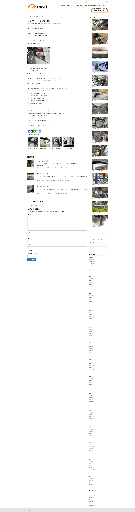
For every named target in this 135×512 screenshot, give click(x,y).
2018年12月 (91, 467)
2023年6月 (91, 352)
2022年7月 (91, 376)
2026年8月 (91, 272)
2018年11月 (91, 469)
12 (103, 239)
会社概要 (74, 5)
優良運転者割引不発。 (93, 261)
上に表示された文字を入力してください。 (37, 253)
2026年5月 (91, 278)
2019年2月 (91, 463)
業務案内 (63, 5)
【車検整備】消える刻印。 (97, 58)
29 (93, 247)
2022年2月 (91, 386)
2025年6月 (91, 301)
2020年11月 (91, 418)
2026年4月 (91, 280)
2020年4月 (91, 433)
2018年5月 (91, 482)
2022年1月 (91, 389)
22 (93, 245)
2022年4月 (91, 382)
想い (53, 23)
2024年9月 (91, 321)
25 (101, 245)
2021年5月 (91, 406)
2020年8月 (91, 425)
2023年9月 (91, 346)
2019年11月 (91, 444)
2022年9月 (91, 372)
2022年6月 (91, 378)
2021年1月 (91, 414)
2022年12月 (91, 365)
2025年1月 (91, 312)
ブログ (68, 5)
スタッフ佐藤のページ (93, 493)
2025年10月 (91, 293)
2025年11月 (91, 291)
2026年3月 (91, 282)
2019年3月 (91, 461)
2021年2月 (91, 412)
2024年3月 (91, 333)
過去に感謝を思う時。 (43, 174)
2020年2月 (91, 438)
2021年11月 (91, 393)
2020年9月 (91, 423)
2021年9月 (91, 397)
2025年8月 (91, 297)
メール (30, 238)
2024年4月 (91, 331)
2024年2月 (91, 335)
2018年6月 (91, 480)
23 (95, 245)
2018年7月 (91, 478)
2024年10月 (91, 318)
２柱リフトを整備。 (96, 184)
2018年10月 (91, 472)
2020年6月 (91, 429)
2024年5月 (91, 329)
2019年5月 (91, 457)
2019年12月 (91, 442)
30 (95, 247)
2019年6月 (91, 455)
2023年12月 (91, 340)
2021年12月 (91, 391)
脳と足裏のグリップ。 (43, 186)
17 (98, 242)
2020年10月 (91, 421)
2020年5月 (91, 431)
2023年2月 (91, 361)
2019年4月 (91, 459)
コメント (30, 214)
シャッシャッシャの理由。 (97, 30)
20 (106, 242)
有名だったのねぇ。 (96, 86)
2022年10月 (91, 369)
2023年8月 (91, 348)
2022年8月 (91, 374)
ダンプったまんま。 (96, 72)
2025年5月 (91, 303)
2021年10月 (91, 395)
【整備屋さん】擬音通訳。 (97, 226)
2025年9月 (91, 295)
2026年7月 (91, 274)
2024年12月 (91, 314)
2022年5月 (91, 380)
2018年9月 (91, 474)
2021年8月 (91, 399)
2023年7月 (91, 350)
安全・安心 (33, 16)
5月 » (93, 251)
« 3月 (90, 251)
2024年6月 (91, 327)
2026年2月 (91, 284)
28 (90, 247)
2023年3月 (91, 359)
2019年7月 (91, 452)
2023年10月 (91, 344)
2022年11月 (91, 367)
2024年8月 (91, 323)
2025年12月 (91, 289)
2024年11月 (91, 316)
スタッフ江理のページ (93, 495)
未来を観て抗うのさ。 (93, 257)
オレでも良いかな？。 (93, 263)
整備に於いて (57, 23)
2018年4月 (91, 484)
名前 (29, 232)
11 (101, 239)
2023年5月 (91, 355)
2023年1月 (91, 363)
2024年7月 (91, 325)
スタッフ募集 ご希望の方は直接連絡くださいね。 (96, 5)
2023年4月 (91, 357)
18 (101, 242)
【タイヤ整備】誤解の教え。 (98, 170)
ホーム (58, 5)
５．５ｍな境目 (95, 114)
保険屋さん (91, 497)
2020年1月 (91, 440)
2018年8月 (91, 476)
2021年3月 (91, 410)
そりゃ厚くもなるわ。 (93, 265)
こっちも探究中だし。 (96, 212)
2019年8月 (91, 450)
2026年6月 (91, 276)
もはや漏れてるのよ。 (96, 128)
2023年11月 (91, 342)
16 (95, 242)
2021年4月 (91, 408)
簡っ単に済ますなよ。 (93, 259)
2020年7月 (91, 427)
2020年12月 (91, 416)
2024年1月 (91, 338)
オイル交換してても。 (96, 100)
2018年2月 (91, 486)
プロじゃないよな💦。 (43, 161)
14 (90, 242)
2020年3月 (91, 435)
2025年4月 (91, 306)
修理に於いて (92, 499)
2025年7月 (91, 299)
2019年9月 (91, 448)
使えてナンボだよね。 (96, 198)
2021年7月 (91, 401)
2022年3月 (91, 384)
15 (93, 242)
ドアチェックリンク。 (96, 44)
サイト (29, 245)
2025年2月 (91, 310)
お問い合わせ (80, 5)
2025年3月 (91, 308)
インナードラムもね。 (96, 142)
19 (103, 242)
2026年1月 (91, 286)
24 (98, 245)
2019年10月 (91, 446)
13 (106, 239)
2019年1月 (91, 465)
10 (98, 239)
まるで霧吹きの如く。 (96, 156)
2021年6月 (91, 404)
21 (90, 245)
